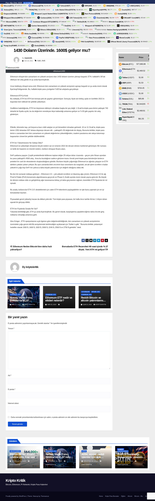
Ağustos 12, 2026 (91, 461)
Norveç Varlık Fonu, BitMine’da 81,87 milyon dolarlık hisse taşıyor (59, 457)
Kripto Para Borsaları (112, 496)
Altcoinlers (86, 291)
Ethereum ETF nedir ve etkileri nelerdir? (58, 299)
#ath (39, 61)
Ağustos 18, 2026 (19, 461)
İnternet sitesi (13, 403)
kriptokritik (28, 58)
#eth (43, 61)
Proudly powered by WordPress (16, 496)
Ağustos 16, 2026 (55, 461)
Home (101, 496)
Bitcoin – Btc (138, 496)
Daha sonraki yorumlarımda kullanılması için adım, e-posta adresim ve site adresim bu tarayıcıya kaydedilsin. (54, 417)
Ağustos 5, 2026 (126, 461)
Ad (9, 375)
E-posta (11, 389)
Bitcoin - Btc (96, 291)
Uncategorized (15, 451)
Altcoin (130, 496)
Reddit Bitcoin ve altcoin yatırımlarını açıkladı (92, 300)
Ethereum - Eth (15, 294)
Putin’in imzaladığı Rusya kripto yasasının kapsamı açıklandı (130, 457)
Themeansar (45, 496)
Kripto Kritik (15, 480)
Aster (84, 451)
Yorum (11, 328)
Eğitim (123, 496)
